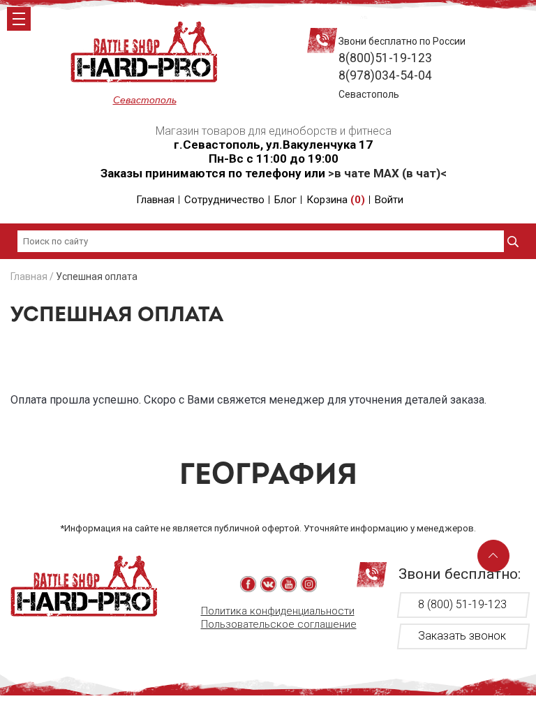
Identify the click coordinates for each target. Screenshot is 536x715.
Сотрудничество (224, 199)
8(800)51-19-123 (385, 58)
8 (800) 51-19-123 (462, 604)
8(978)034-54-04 (385, 75)
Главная (155, 199)
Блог (285, 199)
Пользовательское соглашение (279, 624)
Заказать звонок (462, 635)
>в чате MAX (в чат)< (387, 173)
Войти (389, 199)
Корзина (335, 199)
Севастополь (145, 99)
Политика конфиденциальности (278, 611)
